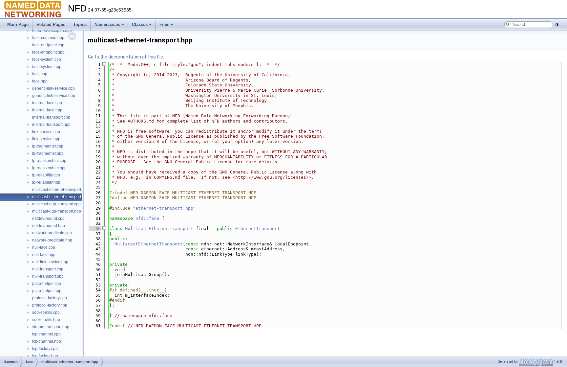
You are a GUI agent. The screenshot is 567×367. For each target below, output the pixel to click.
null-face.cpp (43, 247)
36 (94, 228)
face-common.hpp (48, 37)
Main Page (18, 24)
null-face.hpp (43, 254)
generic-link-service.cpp (53, 88)
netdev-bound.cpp (48, 218)
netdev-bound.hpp (48, 225)
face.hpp (40, 81)
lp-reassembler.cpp (49, 160)
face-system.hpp (46, 66)
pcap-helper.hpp (46, 290)
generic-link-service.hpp (53, 95)
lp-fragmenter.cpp (47, 146)
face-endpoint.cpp (48, 45)
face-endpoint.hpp (48, 52)
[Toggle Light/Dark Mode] (557, 24)
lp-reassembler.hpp (49, 168)
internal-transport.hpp (51, 124)
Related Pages (50, 24)
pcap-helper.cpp (46, 283)
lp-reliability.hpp (46, 182)
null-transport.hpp (48, 276)
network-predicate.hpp (52, 240)
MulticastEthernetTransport (159, 228)
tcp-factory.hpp (45, 356)
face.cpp (39, 74)
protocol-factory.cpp (49, 298)
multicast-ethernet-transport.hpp (60, 197)
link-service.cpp (46, 131)
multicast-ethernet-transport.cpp (60, 189)
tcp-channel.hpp (46, 341)
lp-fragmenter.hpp (48, 153)
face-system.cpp (46, 59)
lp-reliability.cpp (46, 175)
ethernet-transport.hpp (52, 30)
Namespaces (107, 24)
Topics (80, 24)
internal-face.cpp (47, 103)
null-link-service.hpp (50, 262)
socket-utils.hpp (46, 319)
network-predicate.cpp (52, 233)
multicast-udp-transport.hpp (56, 211)
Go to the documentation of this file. (126, 56)
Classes (140, 24)
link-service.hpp (46, 139)
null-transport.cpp (47, 269)
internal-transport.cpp (51, 117)
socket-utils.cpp (46, 312)
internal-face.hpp (47, 110)
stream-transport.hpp (50, 327)
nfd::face (147, 218)
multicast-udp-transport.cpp (56, 204)
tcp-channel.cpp (46, 334)
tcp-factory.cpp (45, 348)
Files (164, 24)
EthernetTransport (257, 228)
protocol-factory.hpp (49, 305)
